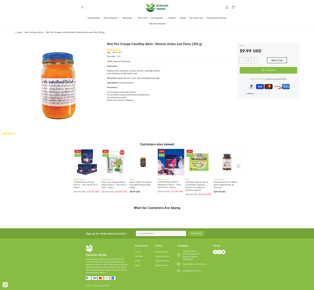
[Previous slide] (76, 166)
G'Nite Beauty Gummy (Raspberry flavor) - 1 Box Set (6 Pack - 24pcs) (169, 184)
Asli (187, 179)
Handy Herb (79, 179)
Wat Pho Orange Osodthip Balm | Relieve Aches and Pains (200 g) (75, 32)
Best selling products (34, 32)
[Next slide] (238, 166)
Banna (132, 179)
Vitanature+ (219, 179)
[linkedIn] (270, 93)
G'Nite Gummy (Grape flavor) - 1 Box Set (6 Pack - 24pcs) (86, 184)
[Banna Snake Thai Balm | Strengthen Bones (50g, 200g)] (143, 163)
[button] (82, 7)
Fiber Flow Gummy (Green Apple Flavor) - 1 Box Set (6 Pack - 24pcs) (114, 184)
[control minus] (242, 60)
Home (19, 32)
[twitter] (261, 93)
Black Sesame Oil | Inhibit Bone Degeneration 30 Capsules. (225, 184)
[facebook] (257, 93)
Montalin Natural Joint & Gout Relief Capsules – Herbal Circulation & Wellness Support (197, 186)
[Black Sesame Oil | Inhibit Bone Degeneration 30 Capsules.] (227, 163)
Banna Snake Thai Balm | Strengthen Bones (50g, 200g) (141, 184)
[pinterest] (265, 93)
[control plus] (254, 60)
